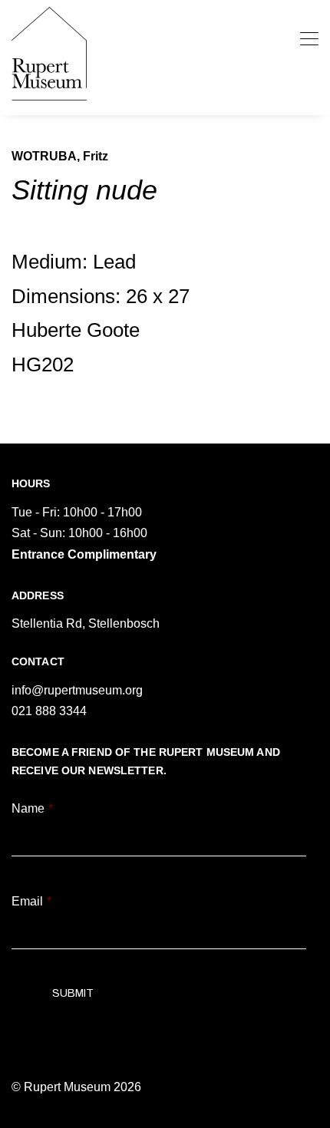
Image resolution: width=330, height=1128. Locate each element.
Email (31, 901)
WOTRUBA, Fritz (60, 156)
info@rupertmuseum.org (77, 690)
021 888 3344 (49, 710)
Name (32, 808)
